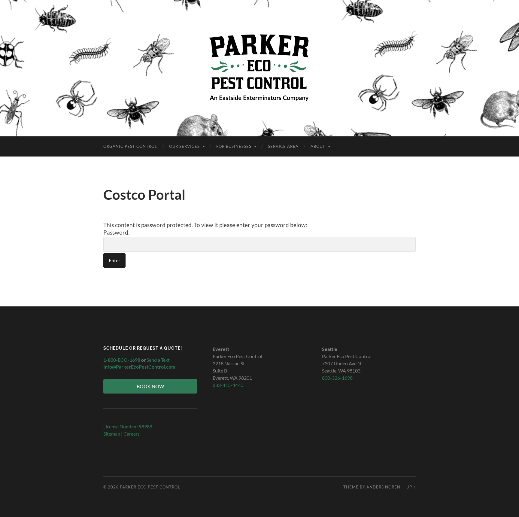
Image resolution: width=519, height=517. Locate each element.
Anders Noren (383, 487)
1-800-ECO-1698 (121, 360)
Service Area (283, 146)
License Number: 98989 (127, 426)
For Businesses (233, 146)
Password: (116, 232)
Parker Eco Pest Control (150, 487)
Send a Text (158, 360)
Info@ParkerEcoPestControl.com (139, 367)
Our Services (184, 146)
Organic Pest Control (130, 146)
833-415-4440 (228, 385)
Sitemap (111, 433)
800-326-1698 (337, 378)
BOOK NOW (150, 386)
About (318, 146)
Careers (131, 433)
